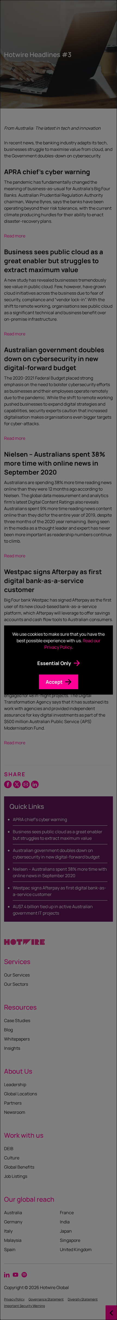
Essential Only (54, 663)
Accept (54, 682)
